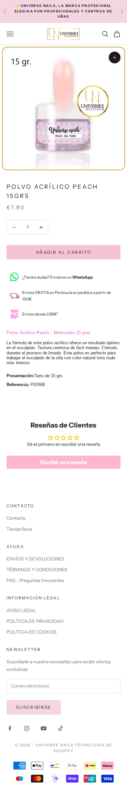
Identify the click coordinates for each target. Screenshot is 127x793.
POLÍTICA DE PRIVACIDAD (35, 621)
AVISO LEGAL (21, 610)
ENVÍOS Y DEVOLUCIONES (35, 559)
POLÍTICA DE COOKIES (32, 632)
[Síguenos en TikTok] (60, 728)
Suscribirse (33, 707)
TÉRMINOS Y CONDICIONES (37, 570)
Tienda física (19, 529)
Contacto (16, 518)
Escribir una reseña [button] (63, 462)
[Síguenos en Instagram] (26, 728)
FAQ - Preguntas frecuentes (35, 580)
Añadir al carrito (63, 252)
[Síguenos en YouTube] (43, 728)
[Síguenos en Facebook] (10, 728)
